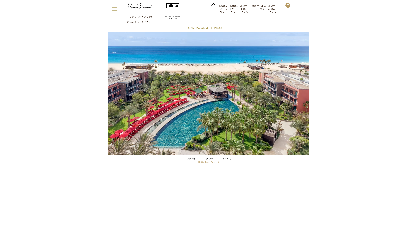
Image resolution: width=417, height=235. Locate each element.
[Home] (213, 5)
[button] (208, 93)
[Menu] (114, 9)
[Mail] (287, 5)
